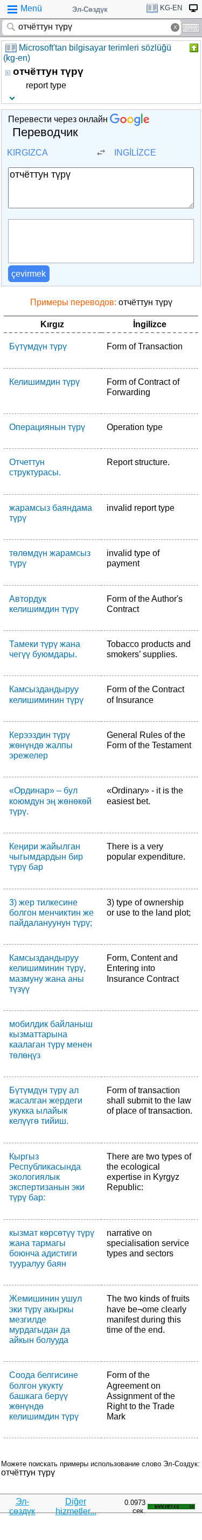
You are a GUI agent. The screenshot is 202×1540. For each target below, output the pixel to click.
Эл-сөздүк (22, 1506)
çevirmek (28, 273)
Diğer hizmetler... (75, 1506)
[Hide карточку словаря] (192, 48)
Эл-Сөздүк (90, 9)
